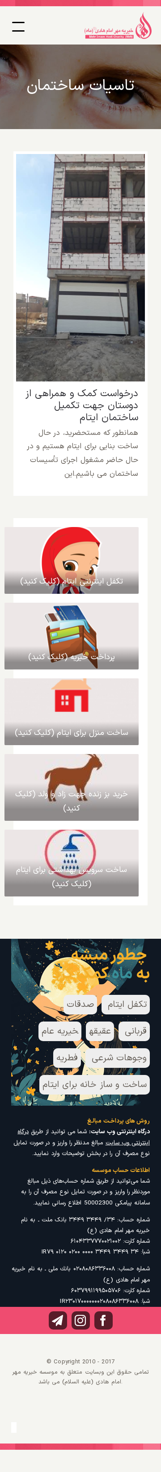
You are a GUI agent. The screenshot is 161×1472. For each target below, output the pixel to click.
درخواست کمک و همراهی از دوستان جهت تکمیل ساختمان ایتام (80, 250)
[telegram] (58, 1320)
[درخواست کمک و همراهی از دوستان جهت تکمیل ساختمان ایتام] (80, 268)
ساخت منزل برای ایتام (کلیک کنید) (72, 733)
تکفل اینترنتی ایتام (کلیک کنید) (71, 582)
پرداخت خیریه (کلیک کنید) (71, 657)
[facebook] (103, 1320)
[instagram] (81, 1320)
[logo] (118, 15)
